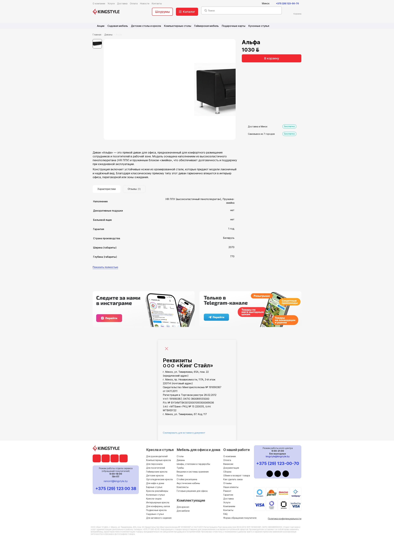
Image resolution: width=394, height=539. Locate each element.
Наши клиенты (230, 487)
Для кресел (183, 507)
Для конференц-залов (158, 506)
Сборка (227, 471)
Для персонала (154, 464)
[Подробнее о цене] (263, 49)
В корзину (271, 58)
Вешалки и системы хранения (193, 471)
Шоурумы (162, 12)
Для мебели (183, 510)
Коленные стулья (155, 494)
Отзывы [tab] (134, 189)
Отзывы (227, 483)
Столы (180, 456)
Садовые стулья (155, 514)
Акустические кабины (188, 483)
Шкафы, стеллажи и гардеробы (193, 464)
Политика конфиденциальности (284, 518)
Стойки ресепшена (187, 479)
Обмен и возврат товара (236, 475)
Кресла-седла (153, 498)
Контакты (228, 510)
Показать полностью (105, 267)
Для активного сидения (158, 518)
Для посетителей (155, 467)
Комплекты (183, 487)
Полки (180, 475)
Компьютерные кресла (158, 460)
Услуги (226, 502)
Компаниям (229, 506)
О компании (229, 456)
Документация (231, 467)
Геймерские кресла (156, 471)
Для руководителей (157, 456)
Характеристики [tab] (106, 189)
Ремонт (227, 491)
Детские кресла (155, 475)
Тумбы (180, 467)
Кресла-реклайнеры (157, 491)
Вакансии (228, 464)
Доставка (228, 498)
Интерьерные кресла (157, 502)
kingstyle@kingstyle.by (278, 456)
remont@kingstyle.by (116, 481)
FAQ (225, 514)
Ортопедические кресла (159, 479)
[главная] (106, 12)
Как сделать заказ (233, 479)
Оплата (227, 460)
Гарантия (228, 494)
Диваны (108, 34)
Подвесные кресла (156, 510)
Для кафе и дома (155, 483)
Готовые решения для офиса (192, 491)
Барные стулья (154, 487)
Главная (97, 34)
